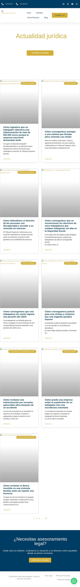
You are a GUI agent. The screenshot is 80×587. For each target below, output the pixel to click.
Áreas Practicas (33, 17)
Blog (46, 17)
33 (46, 519)
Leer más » (7, 159)
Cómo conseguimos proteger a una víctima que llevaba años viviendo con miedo (60, 134)
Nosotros (39, 13)
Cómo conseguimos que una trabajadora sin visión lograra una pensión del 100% (18, 314)
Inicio (29, 13)
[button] (74, 581)
